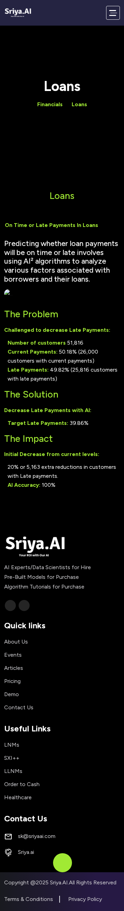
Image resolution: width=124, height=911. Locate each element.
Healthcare (18, 797)
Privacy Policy (85, 899)
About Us (16, 641)
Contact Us (18, 707)
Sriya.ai (26, 852)
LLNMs (13, 771)
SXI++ (11, 758)
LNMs (11, 744)
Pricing (12, 681)
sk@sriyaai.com (36, 836)
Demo (11, 694)
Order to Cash (22, 784)
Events (13, 655)
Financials (50, 104)
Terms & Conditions (28, 899)
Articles (13, 668)
